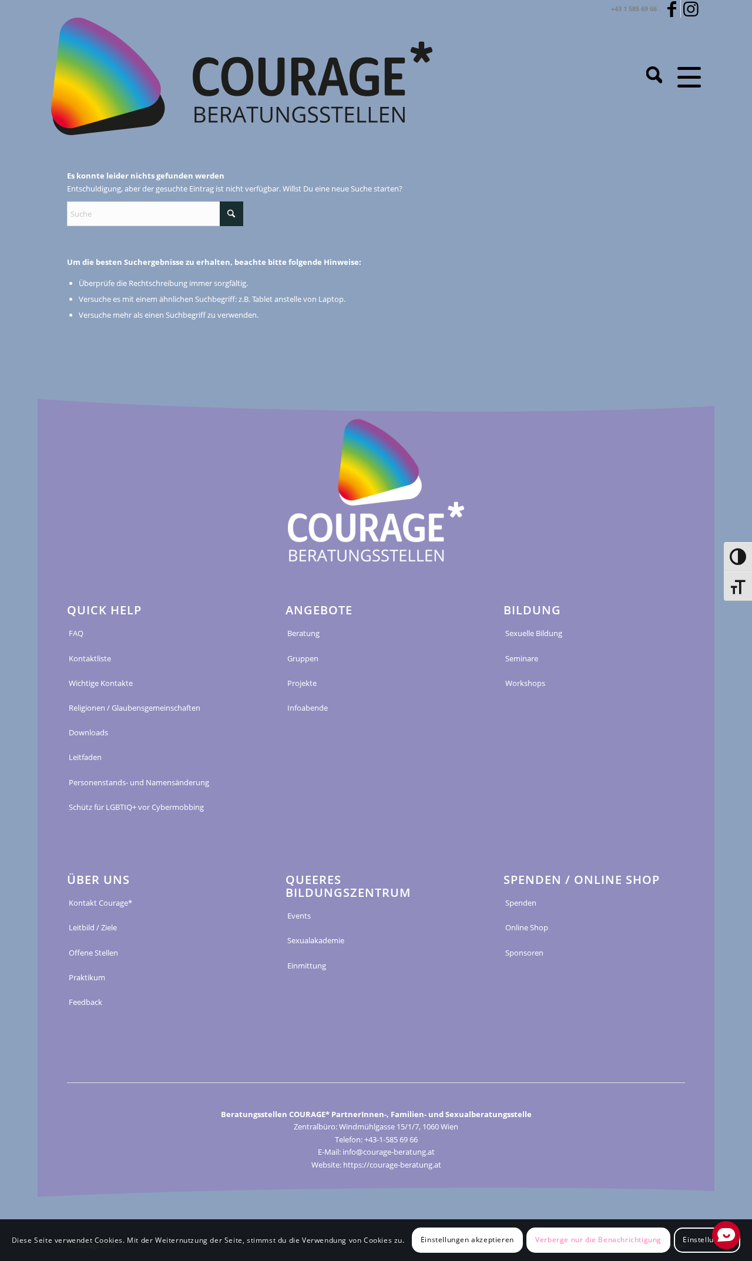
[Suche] (654, 76)
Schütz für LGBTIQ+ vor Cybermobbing (136, 807)
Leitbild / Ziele (93, 927)
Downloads (88, 732)
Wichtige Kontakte (101, 683)
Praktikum (87, 977)
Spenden (520, 902)
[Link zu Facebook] (671, 9)
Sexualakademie (315, 940)
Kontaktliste (90, 658)
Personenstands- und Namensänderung (139, 782)
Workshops (525, 683)
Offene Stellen (93, 952)
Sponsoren (524, 952)
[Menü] (685, 76)
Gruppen (302, 658)
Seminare (521, 658)
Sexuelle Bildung (533, 633)
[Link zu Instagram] (691, 9)
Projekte (302, 683)
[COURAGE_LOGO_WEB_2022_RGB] (241, 76)
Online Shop (526, 927)
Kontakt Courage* (100, 902)
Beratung (303, 633)
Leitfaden (85, 757)
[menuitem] (654, 76)
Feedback (85, 1002)
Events (299, 915)
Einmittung (306, 965)
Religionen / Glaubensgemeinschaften (134, 707)
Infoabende (307, 707)
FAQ (76, 633)
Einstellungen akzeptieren (467, 1240)
